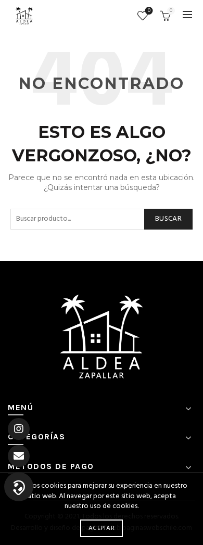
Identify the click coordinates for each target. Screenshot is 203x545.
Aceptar (101, 528)
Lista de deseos (149, 11)
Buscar (168, 219)
